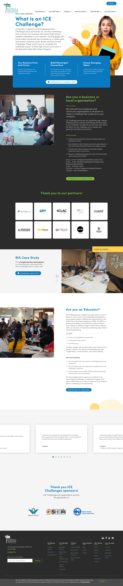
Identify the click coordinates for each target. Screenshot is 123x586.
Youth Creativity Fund (63, 558)
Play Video (27, 120)
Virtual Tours (74, 550)
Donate (111, 3)
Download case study (29, 273)
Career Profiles (75, 547)
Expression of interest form (63, 82)
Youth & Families (50, 548)
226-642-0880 (11, 549)
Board (96, 556)
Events (85, 550)
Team (96, 553)
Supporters (97, 558)
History (96, 550)
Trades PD (62, 569)
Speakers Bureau (62, 548)
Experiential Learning (74, 554)
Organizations (52, 555)
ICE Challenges (63, 562)
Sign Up (37, 560)
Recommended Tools (75, 559)
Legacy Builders (61, 565)
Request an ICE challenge (79, 390)
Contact (96, 561)
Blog (84, 547)
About (96, 547)
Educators (51, 552)
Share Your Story (108, 557)
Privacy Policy (85, 582)
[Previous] (57, 281)
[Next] (57, 276)
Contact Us (11, 552)
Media (85, 553)
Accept (102, 581)
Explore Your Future (63, 553)
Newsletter (108, 553)
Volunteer (108, 550)
